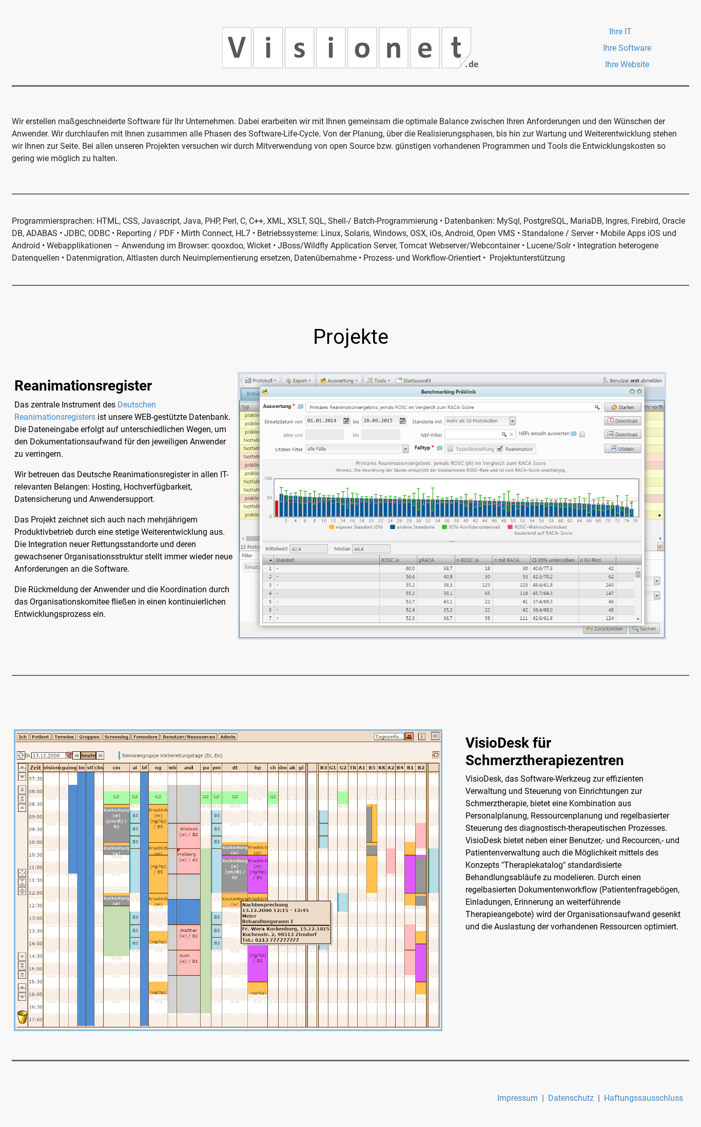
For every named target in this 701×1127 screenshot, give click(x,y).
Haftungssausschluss (643, 1098)
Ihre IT (620, 31)
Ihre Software (627, 48)
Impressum (517, 1098)
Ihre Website (627, 64)
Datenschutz (571, 1098)
